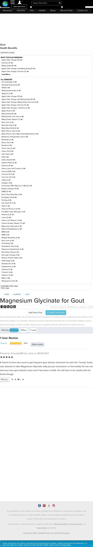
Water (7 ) (6, 278)
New (24, 330)
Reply (5, 379)
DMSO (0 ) (6, 191)
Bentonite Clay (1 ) (9, 125)
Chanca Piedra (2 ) (9, 163)
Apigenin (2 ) (7, 93)
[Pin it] (5, 307)
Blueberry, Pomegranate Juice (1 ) (15, 137)
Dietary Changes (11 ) (10, 189)
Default (15, 330)
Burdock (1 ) (7, 145)
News (53, 10)
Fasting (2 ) (6, 200)
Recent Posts (66, 10)
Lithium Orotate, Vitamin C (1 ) (13, 223)
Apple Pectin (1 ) (8, 111)
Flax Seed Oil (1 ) (9, 203)
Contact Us (82, 10)
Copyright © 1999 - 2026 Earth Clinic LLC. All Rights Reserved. (46, 533)
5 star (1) (4, 343)
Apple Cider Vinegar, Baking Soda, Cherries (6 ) (20, 102)
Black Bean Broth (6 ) (10, 128)
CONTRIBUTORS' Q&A (9, 286)
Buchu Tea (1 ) (7, 143)
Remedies (7, 10)
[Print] (14, 307)
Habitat (42, 10)
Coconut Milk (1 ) (8, 171)
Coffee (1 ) (6, 180)
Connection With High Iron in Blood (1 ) (17, 186)
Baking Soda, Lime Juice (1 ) (13, 116)
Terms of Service (75, 524)
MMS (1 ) (5, 232)
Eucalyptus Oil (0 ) (9, 197)
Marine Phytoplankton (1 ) (12, 229)
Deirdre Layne (57, 307)
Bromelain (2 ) (7, 140)
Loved (33, 330)
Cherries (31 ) (7, 63)
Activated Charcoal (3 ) (11, 85)
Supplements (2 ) (9, 267)
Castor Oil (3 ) (7, 151)
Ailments (21, 10)
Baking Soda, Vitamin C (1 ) (12, 119)
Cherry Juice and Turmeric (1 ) (13, 168)
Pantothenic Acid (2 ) (10, 246)
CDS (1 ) (5, 157)
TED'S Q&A (5, 288)
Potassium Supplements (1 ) (12, 249)
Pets (32, 10)
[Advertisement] (46, 435)
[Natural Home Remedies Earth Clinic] (5, 4)
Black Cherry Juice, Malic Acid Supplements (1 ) (20, 134)
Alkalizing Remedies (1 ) (11, 91)
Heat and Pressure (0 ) (11, 209)
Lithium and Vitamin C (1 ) (12, 220)
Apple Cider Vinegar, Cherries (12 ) (15, 71)
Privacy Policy (42, 528)
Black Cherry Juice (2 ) (11, 131)
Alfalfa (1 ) (6, 88)
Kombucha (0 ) (8, 215)
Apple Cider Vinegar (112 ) (12, 60)
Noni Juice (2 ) (8, 241)
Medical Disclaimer (61, 524)
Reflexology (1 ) (8, 261)
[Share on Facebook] (2, 307)
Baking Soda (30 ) (9, 66)
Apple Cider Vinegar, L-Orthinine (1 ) (16, 108)
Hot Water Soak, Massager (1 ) (13, 212)
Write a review (37, 344)
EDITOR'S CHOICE (8, 53)
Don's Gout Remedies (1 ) (12, 194)
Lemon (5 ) (6, 217)
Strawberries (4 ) (8, 264)
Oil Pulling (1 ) (7, 243)
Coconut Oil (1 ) (8, 174)
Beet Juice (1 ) (8, 122)
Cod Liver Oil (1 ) (8, 177)
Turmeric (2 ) (7, 272)
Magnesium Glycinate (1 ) (12, 226)
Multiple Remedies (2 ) (11, 238)
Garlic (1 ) (6, 206)
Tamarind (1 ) (7, 269)
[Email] (11, 307)
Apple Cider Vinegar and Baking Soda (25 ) (18, 68)
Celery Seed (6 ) (8, 160)
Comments (57, 312)
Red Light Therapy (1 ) (10, 255)
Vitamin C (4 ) (7, 275)
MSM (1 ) (5, 235)
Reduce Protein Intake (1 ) (12, 258)
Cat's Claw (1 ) (7, 154)
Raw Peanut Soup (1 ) (10, 252)
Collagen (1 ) (7, 183)
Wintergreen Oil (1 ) (9, 281)
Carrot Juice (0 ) (8, 148)
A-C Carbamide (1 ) (9, 82)
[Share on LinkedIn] (8, 307)
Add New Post (19, 6)
